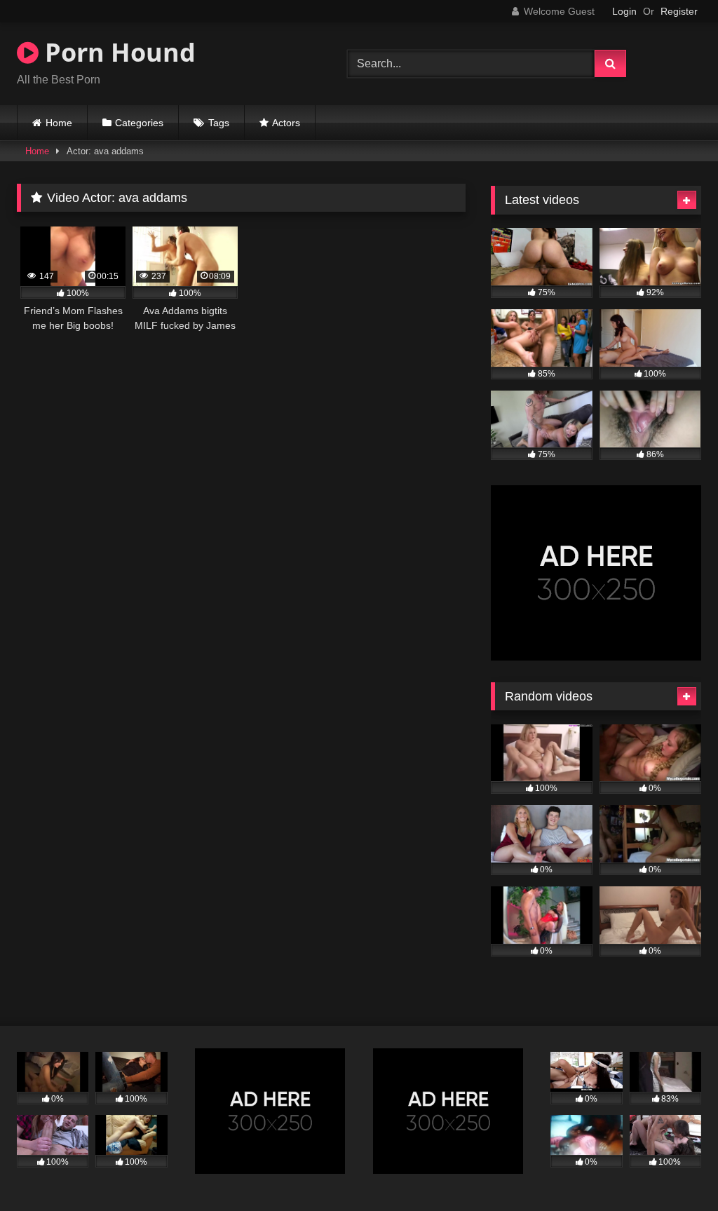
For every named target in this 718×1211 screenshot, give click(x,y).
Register (679, 11)
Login (624, 11)
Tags (218, 122)
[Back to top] (674, 1169)
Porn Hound (117, 52)
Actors (286, 122)
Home (59, 122)
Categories (139, 122)
